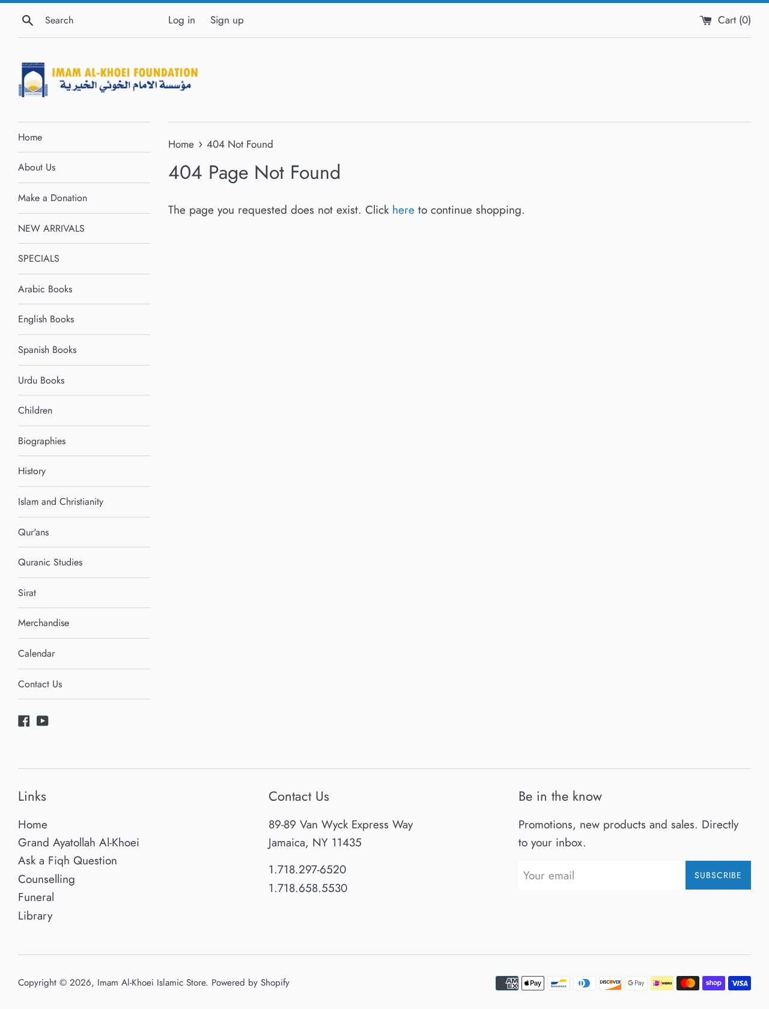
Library (35, 916)
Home (30, 137)
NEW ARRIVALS (51, 228)
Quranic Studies (50, 562)
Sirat (27, 593)
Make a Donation (52, 198)
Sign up (227, 20)
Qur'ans (33, 532)
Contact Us (40, 684)
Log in (181, 20)
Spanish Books (47, 350)
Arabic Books (45, 289)
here (403, 210)
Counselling (46, 879)
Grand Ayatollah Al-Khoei (78, 842)
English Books (46, 319)
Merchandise (43, 623)
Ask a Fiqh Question (67, 860)
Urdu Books (41, 380)
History (32, 471)
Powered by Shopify (250, 982)
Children (35, 410)
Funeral (36, 897)
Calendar (36, 653)
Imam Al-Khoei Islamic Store (151, 982)
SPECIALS (38, 258)
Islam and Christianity (60, 501)
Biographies (41, 441)
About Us (36, 167)
